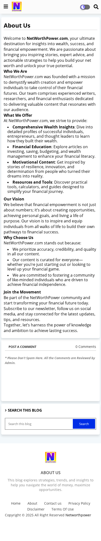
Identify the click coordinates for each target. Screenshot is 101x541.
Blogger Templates (42, 521)
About (32, 503)
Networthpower (78, 515)
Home (16, 503)
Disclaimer (36, 509)
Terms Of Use (62, 509)
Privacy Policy (79, 503)
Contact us (53, 503)
